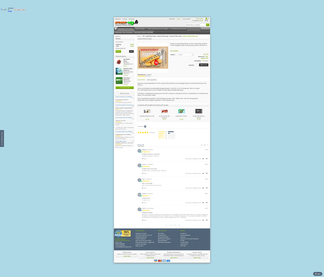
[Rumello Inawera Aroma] (147, 111)
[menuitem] (175, 225)
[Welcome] (115, 29)
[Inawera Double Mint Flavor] (181, 111)
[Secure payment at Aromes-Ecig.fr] (162, 260)
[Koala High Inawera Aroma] (198, 111)
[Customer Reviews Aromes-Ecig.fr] (122, 233)
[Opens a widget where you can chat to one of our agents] (317, 274)
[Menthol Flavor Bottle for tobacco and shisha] (119, 71)
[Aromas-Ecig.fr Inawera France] (126, 23)
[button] (167, 131)
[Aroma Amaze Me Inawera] (164, 111)
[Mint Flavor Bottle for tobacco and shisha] (119, 80)
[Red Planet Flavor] (119, 61)
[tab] (141, 145)
